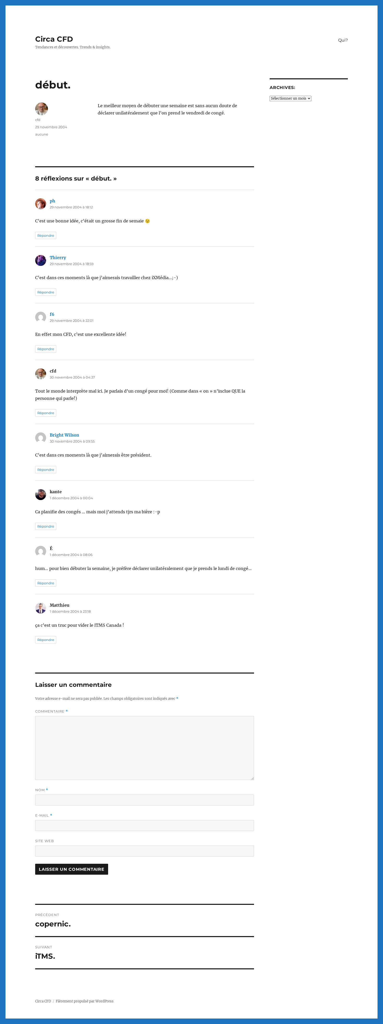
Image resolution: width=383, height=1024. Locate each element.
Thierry (58, 257)
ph (52, 200)
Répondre (45, 235)
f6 (52, 314)
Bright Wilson (64, 435)
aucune (41, 134)
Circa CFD (54, 39)
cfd (37, 120)
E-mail (43, 815)
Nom (41, 790)
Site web (44, 841)
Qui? (343, 40)
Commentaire (51, 711)
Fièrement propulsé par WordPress (85, 1001)
